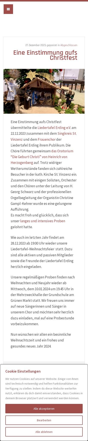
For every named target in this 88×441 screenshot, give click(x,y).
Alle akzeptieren (44, 409)
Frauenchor (47, 139)
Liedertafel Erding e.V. (44, 13)
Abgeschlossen (68, 45)
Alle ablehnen (44, 432)
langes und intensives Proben (42, 221)
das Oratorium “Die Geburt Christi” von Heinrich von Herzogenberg (42, 157)
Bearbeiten (44, 420)
